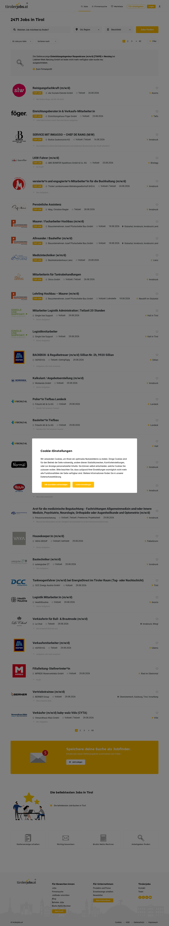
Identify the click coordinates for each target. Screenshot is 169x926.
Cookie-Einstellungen (83, 485)
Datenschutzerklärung (51, 477)
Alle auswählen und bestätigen (55, 485)
